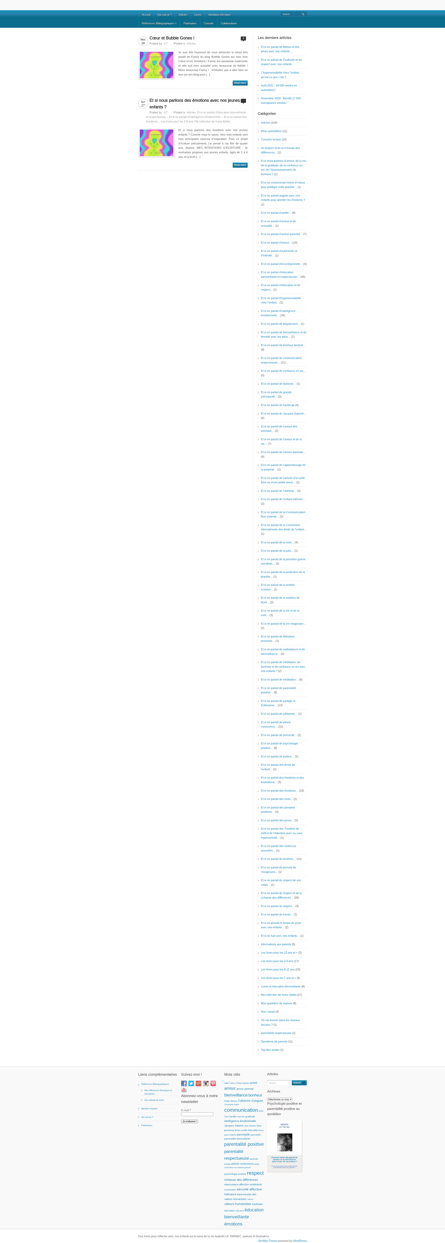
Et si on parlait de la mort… (277, 542)
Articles (183, 14)
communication (241, 1110)
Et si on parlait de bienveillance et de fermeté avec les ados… (283, 334)
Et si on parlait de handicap (277, 405)
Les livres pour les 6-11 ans (278, 969)
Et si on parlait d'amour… (276, 242)
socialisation (230, 1189)
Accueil (146, 14)
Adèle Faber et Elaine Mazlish (236, 1083)
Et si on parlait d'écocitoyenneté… (282, 263)
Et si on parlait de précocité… (279, 735)
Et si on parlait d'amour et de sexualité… (278, 223)
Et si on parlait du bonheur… (278, 858)
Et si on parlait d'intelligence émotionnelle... (195, 116)
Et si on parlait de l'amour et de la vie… (281, 441)
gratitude (250, 1116)
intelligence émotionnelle (240, 1121)
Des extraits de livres (154, 1100)
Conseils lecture (271, 139)
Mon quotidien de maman (276, 1003)
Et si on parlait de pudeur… (277, 756)
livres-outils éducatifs (246, 1130)
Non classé (268, 1011)
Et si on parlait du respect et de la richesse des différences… (281, 895)
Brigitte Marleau (230, 1101)
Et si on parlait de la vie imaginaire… (283, 623)
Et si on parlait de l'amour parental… (283, 452)
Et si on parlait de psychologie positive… (279, 745)
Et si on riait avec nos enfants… (280, 935)
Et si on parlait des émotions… (279, 790)
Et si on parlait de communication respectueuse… (281, 360)
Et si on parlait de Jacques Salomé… (283, 413)
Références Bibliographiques (159, 23)
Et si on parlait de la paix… (277, 550)
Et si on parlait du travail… (277, 914)
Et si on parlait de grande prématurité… (276, 394)
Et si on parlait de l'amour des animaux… (279, 428)
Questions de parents (274, 1041)
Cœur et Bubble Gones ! (172, 38)
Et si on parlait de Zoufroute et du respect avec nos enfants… (281, 62)
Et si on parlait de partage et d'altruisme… (278, 703)
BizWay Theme (267, 1240)
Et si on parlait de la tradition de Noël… (280, 600)
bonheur (255, 1095)
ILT (166, 43)
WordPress (300, 1240)
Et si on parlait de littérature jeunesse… (277, 639)
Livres (197, 14)
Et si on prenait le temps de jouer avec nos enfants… (281, 925)
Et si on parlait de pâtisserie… (279, 713)
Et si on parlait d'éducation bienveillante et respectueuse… (280, 274)
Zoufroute (257, 1204)
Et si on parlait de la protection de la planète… (283, 574)
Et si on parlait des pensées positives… (278, 810)
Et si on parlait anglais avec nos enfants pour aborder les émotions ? (283, 198)
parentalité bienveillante (237, 1138)
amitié (253, 1082)
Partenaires (190, 23)
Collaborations (229, 23)
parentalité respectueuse (276, 1033)
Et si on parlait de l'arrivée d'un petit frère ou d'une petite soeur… (283, 480)
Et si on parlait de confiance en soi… (283, 370)
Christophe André (231, 1104)
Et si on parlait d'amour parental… (281, 234)
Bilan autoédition (271, 131)
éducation (229, 1210)
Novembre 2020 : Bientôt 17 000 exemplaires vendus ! (281, 100)
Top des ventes (270, 1049)
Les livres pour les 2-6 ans (177, 121)
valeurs (250, 1199)
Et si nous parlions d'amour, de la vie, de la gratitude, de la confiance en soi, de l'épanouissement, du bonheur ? (284, 167)
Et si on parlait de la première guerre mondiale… (283, 561)
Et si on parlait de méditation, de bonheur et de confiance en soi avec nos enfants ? (283, 667)
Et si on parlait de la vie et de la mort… (280, 613)
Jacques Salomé (233, 1125)
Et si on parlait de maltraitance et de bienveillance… (283, 651)
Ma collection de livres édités (212, 121)
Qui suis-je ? (164, 14)
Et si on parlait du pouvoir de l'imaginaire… (278, 869)
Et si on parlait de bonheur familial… (283, 345)
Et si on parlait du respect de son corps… (281, 882)
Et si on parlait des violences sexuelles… (278, 848)
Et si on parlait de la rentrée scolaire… (278, 587)
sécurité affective (249, 1189)
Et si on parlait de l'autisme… (279, 490)
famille (232, 1116)
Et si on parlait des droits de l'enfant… (278, 767)
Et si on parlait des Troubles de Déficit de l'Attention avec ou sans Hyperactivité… (281, 833)
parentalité (243, 1134)
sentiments (255, 1184)
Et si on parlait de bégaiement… (280, 323)
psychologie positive (235, 1174)
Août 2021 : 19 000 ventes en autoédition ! (279, 87)
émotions (233, 1223)
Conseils (209, 23)
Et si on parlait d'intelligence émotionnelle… (278, 313)
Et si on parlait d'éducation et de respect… (280, 287)
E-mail (186, 1110)
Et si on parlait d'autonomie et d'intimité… (279, 253)
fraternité (241, 1117)
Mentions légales (149, 1108)
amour (230, 1088)
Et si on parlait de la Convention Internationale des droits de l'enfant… (283, 527)
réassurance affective (236, 1184)
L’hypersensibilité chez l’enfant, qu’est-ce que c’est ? (280, 75)
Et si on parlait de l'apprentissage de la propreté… (283, 467)
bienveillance (236, 1095)
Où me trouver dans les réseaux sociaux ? (280, 1022)
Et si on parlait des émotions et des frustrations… (282, 780)
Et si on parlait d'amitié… (276, 212)
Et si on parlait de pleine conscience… (276, 724)
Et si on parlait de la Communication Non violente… (283, 514)
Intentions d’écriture (219, 14)
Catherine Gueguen (250, 1100)
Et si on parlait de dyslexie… (278, 383)
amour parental (244, 1088)
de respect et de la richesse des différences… (280, 150)
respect (255, 1173)
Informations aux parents (276, 944)
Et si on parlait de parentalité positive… (278, 690)
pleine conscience (242, 1163)
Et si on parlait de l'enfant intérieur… (283, 499)
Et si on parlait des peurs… (277, 820)
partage (227, 1164)
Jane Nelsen (250, 1126)
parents (254, 1159)
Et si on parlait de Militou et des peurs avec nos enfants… (280, 49)
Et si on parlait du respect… (278, 906)
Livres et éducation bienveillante (281, 986)
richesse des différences (241, 1180)
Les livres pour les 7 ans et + (278, 978)
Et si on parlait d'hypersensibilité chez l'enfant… (281, 300)
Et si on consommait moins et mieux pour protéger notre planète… (283, 185)
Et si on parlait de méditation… (279, 679)
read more (240, 83)
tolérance (230, 1194)
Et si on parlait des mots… (277, 799)
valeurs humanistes (237, 1204)
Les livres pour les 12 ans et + (279, 952)
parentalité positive (244, 1144)
